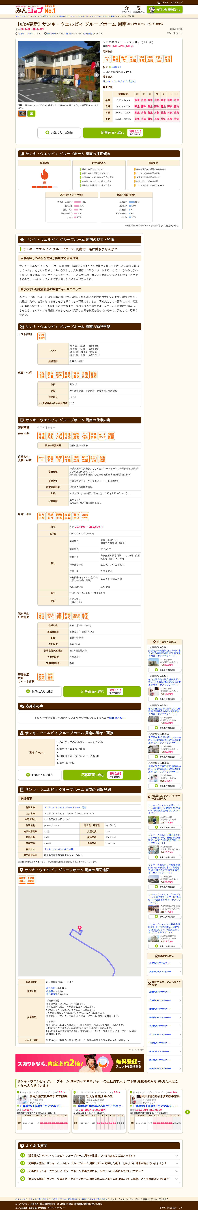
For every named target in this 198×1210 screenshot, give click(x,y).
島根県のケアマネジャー (160, 992)
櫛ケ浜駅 (51, 34)
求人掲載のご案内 (65, 1204)
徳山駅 (69, 34)
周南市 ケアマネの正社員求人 (94, 1199)
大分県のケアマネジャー (160, 1026)
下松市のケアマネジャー (160, 1043)
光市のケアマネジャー (159, 1051)
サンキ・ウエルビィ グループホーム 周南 (96, 16)
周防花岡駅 (88, 34)
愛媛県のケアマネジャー (160, 1009)
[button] (80, 928)
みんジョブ (20, 16)
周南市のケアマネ (67, 16)
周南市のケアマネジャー (160, 972)
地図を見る (117, 67)
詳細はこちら (117, 718)
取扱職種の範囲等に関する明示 (88, 1204)
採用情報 (42, 1208)
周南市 (30, 34)
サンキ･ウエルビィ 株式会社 (119, 81)
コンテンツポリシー (56, 1208)
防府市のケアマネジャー (160, 1060)
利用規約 (35, 1204)
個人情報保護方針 (48, 1204)
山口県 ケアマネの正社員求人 (65, 1199)
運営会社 (33, 1208)
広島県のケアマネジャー (160, 1000)
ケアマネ (33, 16)
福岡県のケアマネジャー (160, 1017)
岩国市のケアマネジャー (160, 1068)
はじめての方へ (22, 1204)
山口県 (21, 34)
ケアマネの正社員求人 (38, 1199)
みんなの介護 (21, 1208)
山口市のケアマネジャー (160, 1034)
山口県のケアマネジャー (160, 963)
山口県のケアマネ (48, 16)
